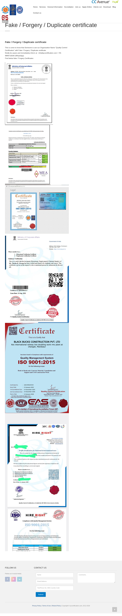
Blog (114, 7)
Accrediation (69, 7)
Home (35, 7)
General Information (55, 7)
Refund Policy (56, 606)
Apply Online (87, 7)
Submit (40, 594)
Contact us (37, 13)
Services (42, 7)
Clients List (97, 7)
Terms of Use (46, 606)
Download (107, 7)
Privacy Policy (36, 606)
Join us (78, 7)
